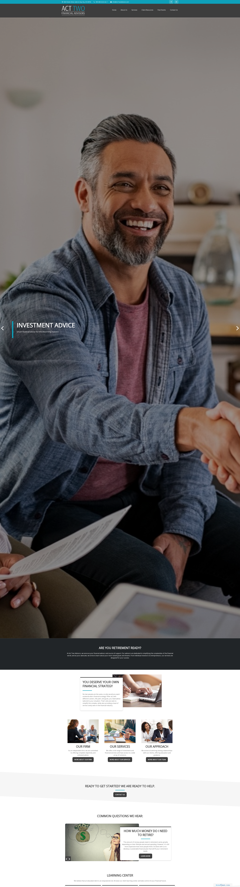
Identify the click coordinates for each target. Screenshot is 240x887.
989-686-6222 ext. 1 (102, 2)
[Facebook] (171, 2)
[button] (114, 10)
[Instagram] (176, 2)
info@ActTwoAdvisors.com (120, 2)
